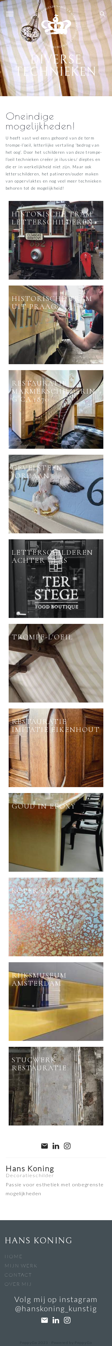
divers (43, 260)
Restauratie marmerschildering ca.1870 (54, 391)
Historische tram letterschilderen (52, 218)
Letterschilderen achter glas (52, 556)
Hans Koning (30, 1168)
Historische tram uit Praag (52, 302)
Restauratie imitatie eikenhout (56, 725)
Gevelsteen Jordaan (37, 471)
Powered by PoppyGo (71, 1342)
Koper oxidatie (46, 890)
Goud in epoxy (44, 806)
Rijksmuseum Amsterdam (39, 979)
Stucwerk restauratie (39, 1063)
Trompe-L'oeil (42, 636)
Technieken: (24, 260)
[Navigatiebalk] (9, 14)
